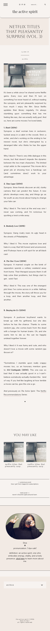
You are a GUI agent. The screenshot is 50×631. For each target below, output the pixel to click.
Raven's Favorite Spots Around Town (24, 495)
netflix (25, 59)
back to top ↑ (25, 621)
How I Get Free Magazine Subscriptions (24, 484)
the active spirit (25, 11)
